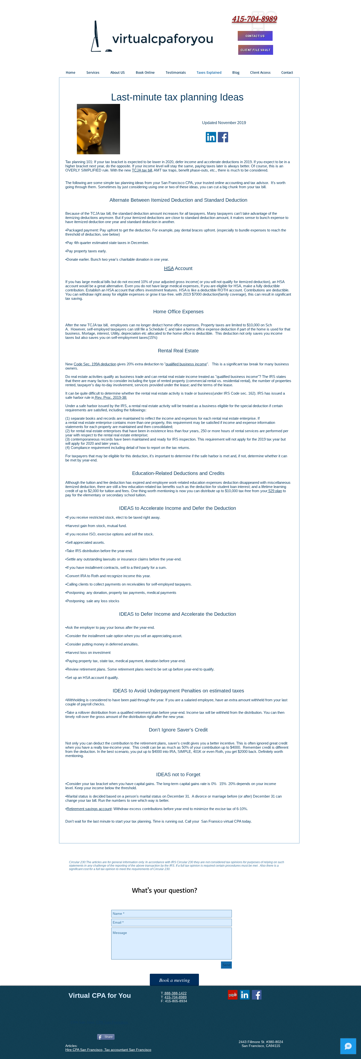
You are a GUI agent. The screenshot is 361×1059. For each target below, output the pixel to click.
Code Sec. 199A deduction (95, 364)
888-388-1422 (175, 993)
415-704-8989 (176, 997)
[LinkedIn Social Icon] (211, 137)
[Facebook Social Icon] (223, 137)
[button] (93, 72)
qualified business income (186, 364)
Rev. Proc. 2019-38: (110, 397)
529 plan (274, 491)
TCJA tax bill (142, 170)
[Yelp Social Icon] (232, 995)
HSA (169, 268)
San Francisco (117, 1022)
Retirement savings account (89, 809)
